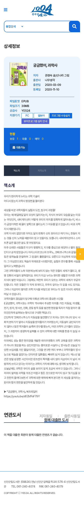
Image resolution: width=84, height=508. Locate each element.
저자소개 (42, 170)
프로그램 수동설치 (61, 115)
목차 (67, 170)
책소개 (16, 170)
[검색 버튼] (74, 26)
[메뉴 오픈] (80, 254)
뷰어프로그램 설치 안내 (35, 121)
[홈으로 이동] (42, 10)
